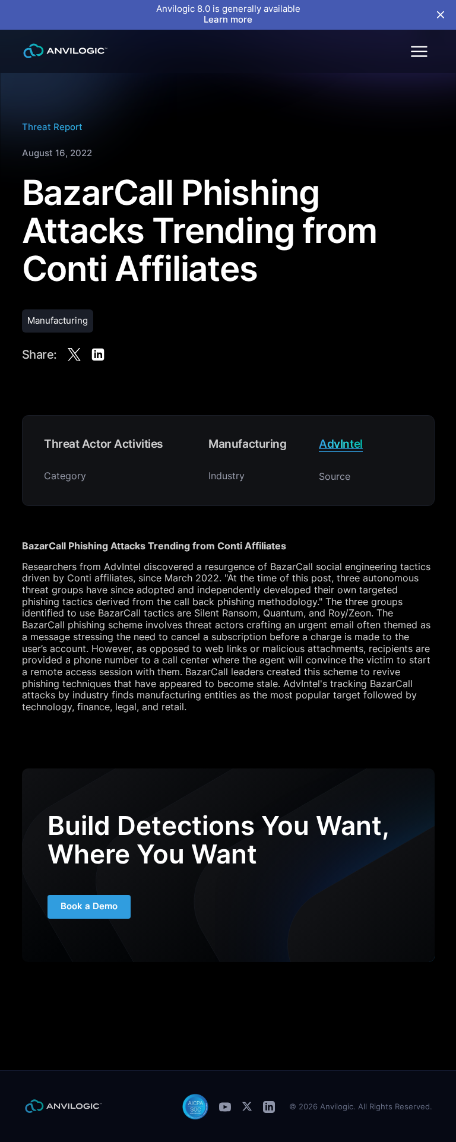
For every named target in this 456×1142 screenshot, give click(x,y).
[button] (418, 51)
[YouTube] (225, 1106)
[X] (247, 1106)
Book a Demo (89, 906)
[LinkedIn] (269, 1106)
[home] (65, 51)
